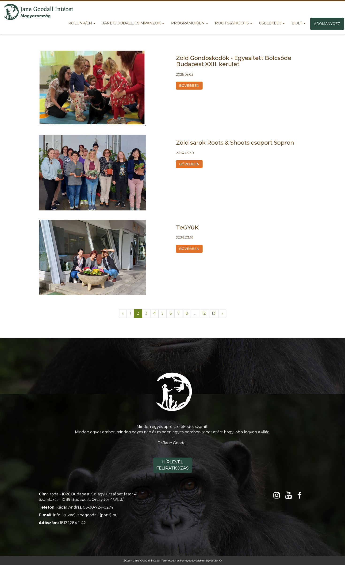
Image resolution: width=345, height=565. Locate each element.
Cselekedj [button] (270, 23)
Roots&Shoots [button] (232, 23)
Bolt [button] (297, 23)
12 (204, 313)
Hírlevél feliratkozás (172, 465)
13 (213, 313)
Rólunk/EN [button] (80, 23)
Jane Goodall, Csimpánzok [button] (132, 23)
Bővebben (189, 85)
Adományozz (327, 24)
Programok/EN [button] (188, 23)
